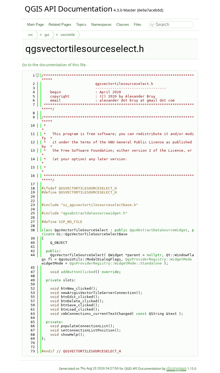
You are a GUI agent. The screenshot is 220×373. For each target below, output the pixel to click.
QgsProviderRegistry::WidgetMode (158, 259)
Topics (81, 25)
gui (47, 35)
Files (137, 25)
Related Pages (60, 25)
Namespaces (101, 25)
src (30, 35)
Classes (122, 25)
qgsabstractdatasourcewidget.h (94, 213)
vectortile (68, 35)
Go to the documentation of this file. (54, 64)
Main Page (35, 25)
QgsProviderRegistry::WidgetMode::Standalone (115, 263)
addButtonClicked (78, 272)
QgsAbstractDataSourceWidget (159, 230)
